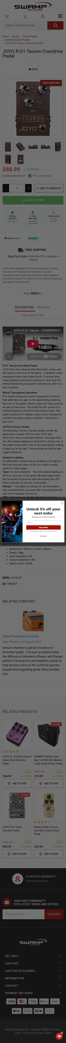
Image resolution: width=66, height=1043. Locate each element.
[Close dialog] (62, 502)
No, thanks (43, 536)
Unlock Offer (43, 527)
